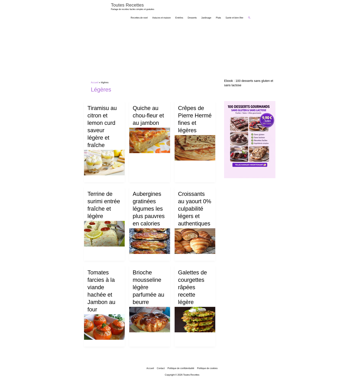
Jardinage (206, 18)
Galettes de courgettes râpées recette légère (192, 287)
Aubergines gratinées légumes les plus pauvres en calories (149, 209)
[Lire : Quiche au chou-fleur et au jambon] (149, 140)
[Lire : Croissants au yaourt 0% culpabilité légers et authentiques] (195, 241)
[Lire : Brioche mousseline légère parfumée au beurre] (149, 319)
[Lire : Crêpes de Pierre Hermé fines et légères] (195, 147)
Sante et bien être (234, 18)
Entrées (179, 18)
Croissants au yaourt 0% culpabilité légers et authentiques (194, 209)
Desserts (192, 18)
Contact (161, 368)
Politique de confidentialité (180, 368)
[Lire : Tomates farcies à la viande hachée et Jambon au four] (104, 327)
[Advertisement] (182, 44)
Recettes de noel (139, 18)
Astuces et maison (161, 18)
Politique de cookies (207, 368)
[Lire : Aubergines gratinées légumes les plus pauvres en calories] (149, 241)
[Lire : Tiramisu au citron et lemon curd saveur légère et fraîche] (104, 162)
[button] (249, 17)
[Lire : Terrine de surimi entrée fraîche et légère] (104, 233)
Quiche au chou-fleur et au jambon (148, 115)
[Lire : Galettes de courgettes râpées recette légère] (195, 319)
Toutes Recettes (127, 5)
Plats (218, 18)
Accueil (150, 368)
